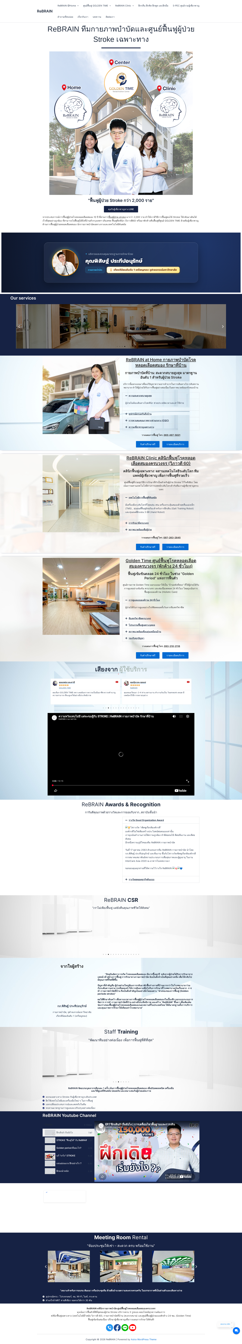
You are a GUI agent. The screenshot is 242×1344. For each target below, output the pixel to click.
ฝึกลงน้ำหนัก (62, 1171)
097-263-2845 (172, 537)
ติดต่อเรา (110, 16)
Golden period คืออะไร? (68, 1148)
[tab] (68, 1133)
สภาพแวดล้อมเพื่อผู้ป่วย (140, 529)
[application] (77, 5)
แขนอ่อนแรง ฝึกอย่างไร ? (68, 1163)
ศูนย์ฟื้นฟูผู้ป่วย (149, 1315)
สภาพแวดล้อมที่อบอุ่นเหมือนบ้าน (145, 631)
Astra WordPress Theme (143, 1339)
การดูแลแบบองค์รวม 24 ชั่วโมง (144, 600)
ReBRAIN (45, 11)
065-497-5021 (172, 435)
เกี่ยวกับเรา (83, 16)
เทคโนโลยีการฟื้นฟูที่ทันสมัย (143, 497)
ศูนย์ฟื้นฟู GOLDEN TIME (95, 5)
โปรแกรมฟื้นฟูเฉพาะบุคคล (142, 625)
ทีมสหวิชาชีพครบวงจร (140, 618)
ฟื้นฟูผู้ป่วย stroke (117, 217)
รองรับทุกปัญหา (136, 638)
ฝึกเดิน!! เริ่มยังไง (64, 1132)
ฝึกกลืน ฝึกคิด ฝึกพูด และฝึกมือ (153, 5)
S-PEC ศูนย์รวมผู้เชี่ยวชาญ (186, 5)
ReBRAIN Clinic (123, 5)
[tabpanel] (146, 1151)
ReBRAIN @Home (67, 5)
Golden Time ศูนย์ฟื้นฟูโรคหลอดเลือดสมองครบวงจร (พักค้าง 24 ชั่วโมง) (161, 563)
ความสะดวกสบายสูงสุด (140, 395)
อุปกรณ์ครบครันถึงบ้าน (140, 413)
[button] (19, 326)
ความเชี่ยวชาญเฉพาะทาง (141, 427)
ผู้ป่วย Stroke (110, 1312)
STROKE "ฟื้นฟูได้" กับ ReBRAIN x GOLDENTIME (71, 1140)
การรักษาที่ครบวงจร (139, 523)
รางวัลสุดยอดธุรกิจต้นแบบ (141, 879)
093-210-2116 (172, 646)
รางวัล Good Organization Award (146, 820)
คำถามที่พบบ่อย (65, 16)
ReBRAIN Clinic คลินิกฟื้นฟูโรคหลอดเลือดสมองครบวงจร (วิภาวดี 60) (160, 460)
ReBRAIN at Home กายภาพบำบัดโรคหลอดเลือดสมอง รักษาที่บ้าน (161, 362)
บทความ (97, 16)
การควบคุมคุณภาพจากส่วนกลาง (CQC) (149, 420)
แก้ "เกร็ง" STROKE (65, 1155)
